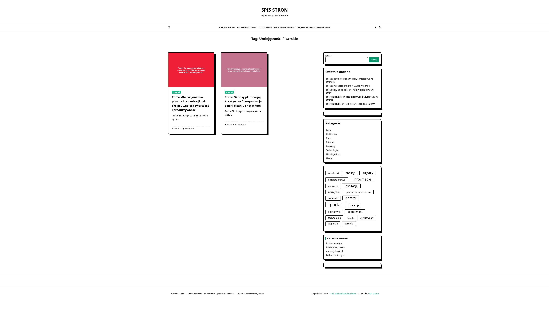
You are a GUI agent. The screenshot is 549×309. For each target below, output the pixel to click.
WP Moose (374, 293)
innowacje (333, 186)
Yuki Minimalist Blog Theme (343, 293)
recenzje (355, 205)
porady (351, 198)
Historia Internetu (246, 27)
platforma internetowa (358, 192)
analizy (350, 173)
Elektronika (331, 134)
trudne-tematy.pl (334, 243)
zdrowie (349, 223)
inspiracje (351, 186)
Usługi (329, 158)
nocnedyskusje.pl (334, 251)
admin (176, 129)
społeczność (355, 211)
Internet (176, 92)
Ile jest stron (265, 27)
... (178, 119)
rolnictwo (334, 212)
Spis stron (274, 10)
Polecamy (330, 146)
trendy (350, 217)
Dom (328, 130)
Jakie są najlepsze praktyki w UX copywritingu (348, 85)
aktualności (333, 173)
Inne (328, 138)
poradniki (333, 198)
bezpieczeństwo (336, 179)
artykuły (367, 173)
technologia (334, 217)
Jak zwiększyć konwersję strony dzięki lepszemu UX (350, 103)
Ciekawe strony (227, 27)
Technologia (332, 150)
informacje (362, 179)
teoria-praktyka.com (335, 247)
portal (336, 204)
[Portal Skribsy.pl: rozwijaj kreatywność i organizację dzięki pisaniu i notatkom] (244, 70)
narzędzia (334, 192)
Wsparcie (333, 223)
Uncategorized (333, 154)
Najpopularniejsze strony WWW (314, 27)
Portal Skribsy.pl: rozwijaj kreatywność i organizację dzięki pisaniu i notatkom (243, 101)
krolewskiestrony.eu (335, 255)
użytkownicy (366, 217)
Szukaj (328, 55)
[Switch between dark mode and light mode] (376, 27)
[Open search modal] (380, 27)
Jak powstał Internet (284, 27)
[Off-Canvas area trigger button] (169, 27)
